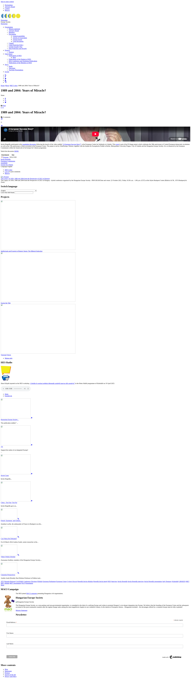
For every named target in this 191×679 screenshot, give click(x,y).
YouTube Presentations (16, 70)
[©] (1, 119)
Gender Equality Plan (15, 47)
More (2, 585)
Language (4, 166)
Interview (114, 581)
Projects (7, 50)
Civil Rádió (19, 581)
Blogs (7, 85)
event (117, 144)
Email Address (11, 622)
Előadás (39, 581)
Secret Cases (5, 475)
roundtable (4, 163)
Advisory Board (10, 7)
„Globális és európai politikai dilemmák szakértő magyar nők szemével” (52, 383)
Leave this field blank (8, 192)
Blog (14, 57)
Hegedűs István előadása (85, 581)
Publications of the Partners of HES (20, 59)
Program (5, 157)
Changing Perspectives (8, 575)
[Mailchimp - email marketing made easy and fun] (172, 658)
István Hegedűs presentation (153, 581)
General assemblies (19, 36)
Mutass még (8, 358)
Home (3, 85)
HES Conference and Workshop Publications (23, 61)
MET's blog (13, 85)
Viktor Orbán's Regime (8, 557)
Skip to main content (7, 1)
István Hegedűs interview (136, 581)
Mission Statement (21, 610)
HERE (16, 151)
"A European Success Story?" (71, 144)
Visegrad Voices (6, 355)
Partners (11, 52)
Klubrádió (175, 581)
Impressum (8, 671)
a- (1, 107)
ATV (2, 581)
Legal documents (18, 41)
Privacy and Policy (11, 676)
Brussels (7, 581)
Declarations (9, 5)
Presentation (29, 583)
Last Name (9, 643)
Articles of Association (20, 38)
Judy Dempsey (167, 581)
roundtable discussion (29, 144)
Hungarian (4, 20)
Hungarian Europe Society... (10, 419)
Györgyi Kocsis (72, 581)
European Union (61, 581)
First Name (9, 633)
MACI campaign (31, 593)
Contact (7, 8)
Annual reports (17, 39)
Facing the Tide (6, 303)
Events (7, 72)
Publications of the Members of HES (20, 63)
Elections (34, 581)
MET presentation (15, 583)
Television (12, 68)
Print (4, 105)
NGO (23, 583)
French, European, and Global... (11, 520)
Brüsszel (12, 581)
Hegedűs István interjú (100, 581)
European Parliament (49, 581)
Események (8, 396)
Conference (27, 581)
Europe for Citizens (7, 165)
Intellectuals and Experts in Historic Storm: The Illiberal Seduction (21, 251)
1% (2, 447)
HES (109, 581)
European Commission (8, 161)
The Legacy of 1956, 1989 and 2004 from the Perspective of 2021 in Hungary (25, 178)
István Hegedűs (6, 159)
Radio (11, 66)
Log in (7, 172)
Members (12, 32)
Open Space (8, 54)
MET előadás (5, 583)
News (6, 64)
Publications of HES (15, 56)
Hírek (6, 394)
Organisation (9, 27)
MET (187, 581)
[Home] (11, 18)
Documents (12, 34)
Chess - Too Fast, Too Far (9, 502)
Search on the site (10, 675)
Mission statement (14, 29)
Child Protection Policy (16, 45)
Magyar (7, 10)
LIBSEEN (182, 581)
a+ (3, 107)
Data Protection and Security (18, 48)
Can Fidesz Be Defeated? (9, 539)
